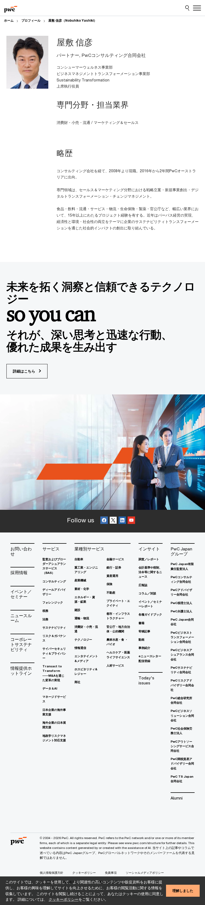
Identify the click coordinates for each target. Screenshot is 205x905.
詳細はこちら (24, 371)
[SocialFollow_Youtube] (131, 521)
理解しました (182, 890)
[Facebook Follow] (104, 521)
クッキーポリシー (63, 899)
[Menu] (197, 8)
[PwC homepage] (10, 8)
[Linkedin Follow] (122, 521)
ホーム (9, 20)
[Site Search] (187, 8)
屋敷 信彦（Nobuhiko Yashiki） (72, 20)
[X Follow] (113, 521)
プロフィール (31, 20)
